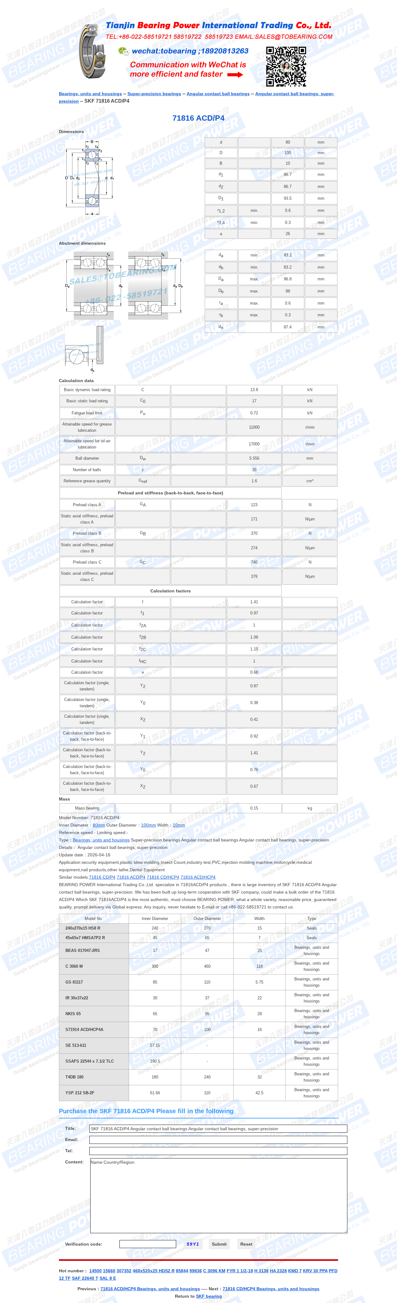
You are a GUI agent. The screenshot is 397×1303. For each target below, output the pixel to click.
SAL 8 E (108, 1278)
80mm (99, 825)
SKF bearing (209, 1296)
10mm (179, 825)
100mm (148, 825)
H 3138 (261, 1270)
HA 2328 (278, 1270)
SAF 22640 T (85, 1278)
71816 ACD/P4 (131, 877)
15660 (109, 1270)
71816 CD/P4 (102, 877)
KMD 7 (295, 1270)
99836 (196, 1270)
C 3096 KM (214, 1270)
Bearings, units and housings (90, 93)
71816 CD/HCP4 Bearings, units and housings (271, 1288)
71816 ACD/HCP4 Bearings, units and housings (150, 1288)
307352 (124, 1270)
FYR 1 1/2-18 (240, 1270)
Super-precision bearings (154, 93)
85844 (182, 1270)
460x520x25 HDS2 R (154, 1270)
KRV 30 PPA (315, 1270)
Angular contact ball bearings (218, 93)
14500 (95, 1270)
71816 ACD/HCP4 (198, 877)
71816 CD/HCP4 (163, 877)
